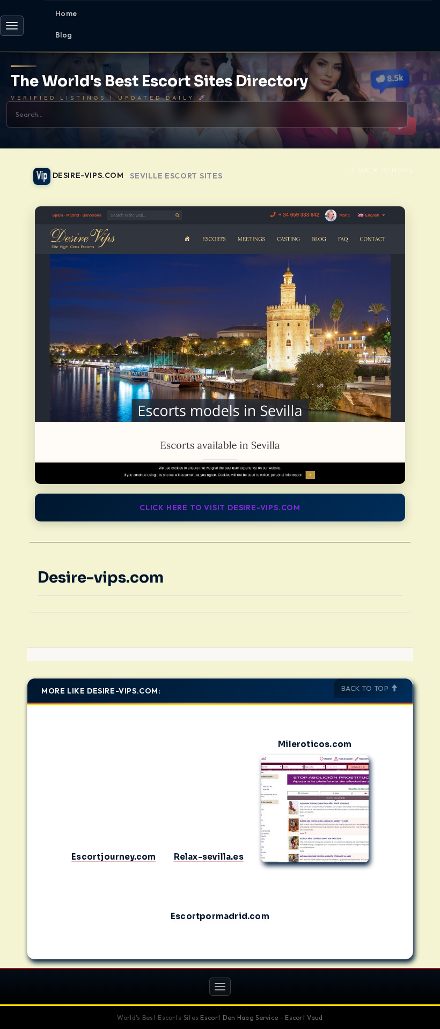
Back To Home (385, 170)
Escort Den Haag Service (239, 1017)
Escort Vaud (303, 1017)
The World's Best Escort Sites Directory (159, 81)
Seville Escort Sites (176, 176)
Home (66, 13)
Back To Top (366, 688)
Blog (63, 35)
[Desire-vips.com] (220, 345)
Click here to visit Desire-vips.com (220, 507)
